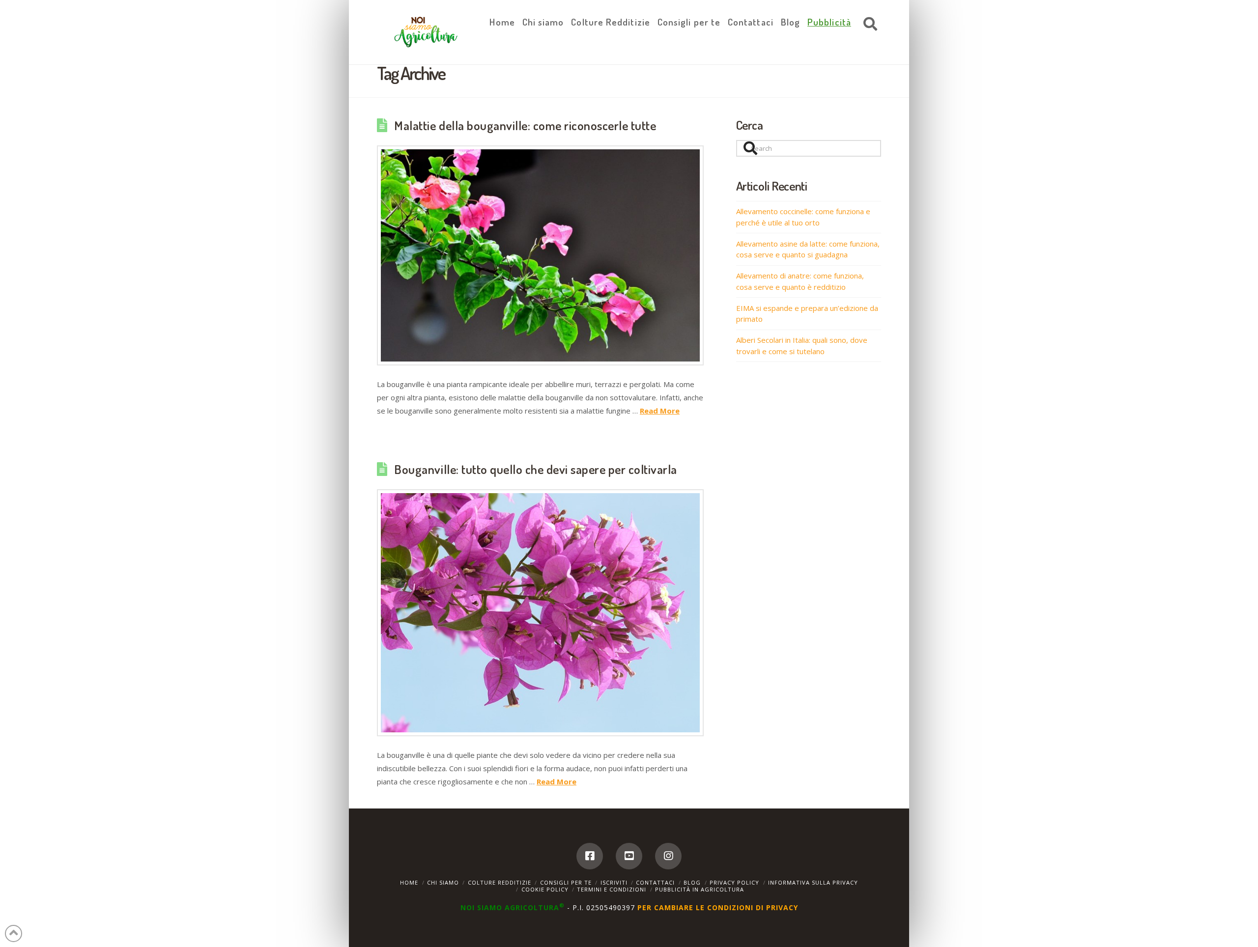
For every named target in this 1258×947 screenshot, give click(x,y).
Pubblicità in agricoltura (699, 889)
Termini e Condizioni (611, 889)
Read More (660, 411)
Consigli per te (566, 882)
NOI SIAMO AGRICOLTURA (512, 907)
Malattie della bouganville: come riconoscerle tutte (525, 125)
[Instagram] (668, 856)
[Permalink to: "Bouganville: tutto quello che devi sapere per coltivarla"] (540, 612)
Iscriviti (614, 882)
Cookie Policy (545, 889)
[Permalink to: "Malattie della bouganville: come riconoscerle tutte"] (540, 255)
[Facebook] (589, 856)
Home (409, 882)
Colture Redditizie (499, 882)
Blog (692, 882)
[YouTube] (629, 856)
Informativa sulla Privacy (813, 882)
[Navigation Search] (868, 24)
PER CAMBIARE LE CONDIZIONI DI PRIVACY (717, 907)
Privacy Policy (734, 882)
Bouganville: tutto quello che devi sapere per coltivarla (535, 469)
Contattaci (655, 882)
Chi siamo (443, 882)
